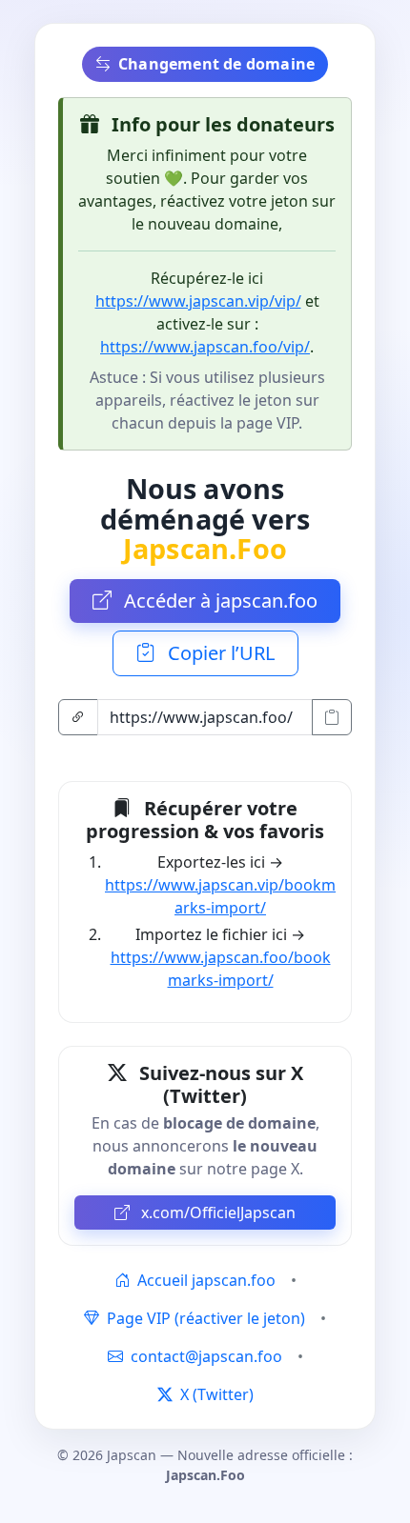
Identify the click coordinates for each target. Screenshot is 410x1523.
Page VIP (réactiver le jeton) (204, 1318)
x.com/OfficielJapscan (216, 1212)
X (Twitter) (215, 1394)
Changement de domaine (216, 63)
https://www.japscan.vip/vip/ (198, 301)
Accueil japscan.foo (204, 1280)
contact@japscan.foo (206, 1356)
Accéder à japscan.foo (218, 600)
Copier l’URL (219, 653)
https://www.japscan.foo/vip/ (205, 346)
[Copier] (332, 717)
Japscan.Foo (205, 548)
